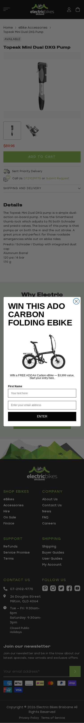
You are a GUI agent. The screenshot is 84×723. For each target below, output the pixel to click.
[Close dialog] (76, 301)
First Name (15, 386)
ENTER (42, 416)
